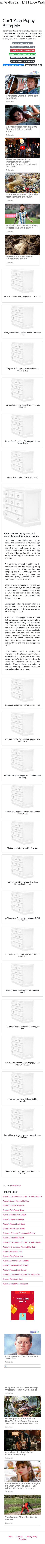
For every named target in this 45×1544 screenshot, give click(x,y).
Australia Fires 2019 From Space (15, 1284)
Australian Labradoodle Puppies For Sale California (22, 1196)
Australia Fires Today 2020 (13, 1256)
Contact (19, 1536)
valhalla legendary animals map (22, 47)
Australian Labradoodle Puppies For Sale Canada (22, 1242)
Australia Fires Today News (13, 1210)
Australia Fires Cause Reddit (14, 1228)
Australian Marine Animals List (14, 1214)
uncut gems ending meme (13, 65)
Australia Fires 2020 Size (12, 1251)
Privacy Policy (32, 1536)
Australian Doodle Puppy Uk (13, 1205)
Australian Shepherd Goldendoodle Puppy (19, 1233)
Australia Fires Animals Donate (14, 1270)
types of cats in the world (22, 43)
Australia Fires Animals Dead (14, 1224)
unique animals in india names (22, 50)
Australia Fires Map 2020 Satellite (15, 1265)
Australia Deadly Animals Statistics (16, 1201)
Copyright (22, 1539)
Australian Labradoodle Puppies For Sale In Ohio (21, 1274)
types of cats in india (33, 65)
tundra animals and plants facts (22, 58)
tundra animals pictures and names (22, 54)
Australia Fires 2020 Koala (13, 1279)
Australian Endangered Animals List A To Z (19, 1247)
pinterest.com (15, 1185)
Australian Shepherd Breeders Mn (16, 1260)
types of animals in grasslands (22, 61)
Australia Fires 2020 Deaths (13, 1237)
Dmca (10, 1536)
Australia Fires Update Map (13, 1219)
